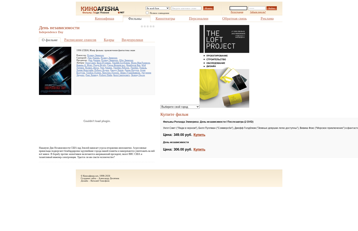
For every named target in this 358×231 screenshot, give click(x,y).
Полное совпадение (159, 13)
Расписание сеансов (80, 40)
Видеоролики (132, 40)
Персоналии (198, 18)
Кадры (109, 40)
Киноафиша (104, 18)
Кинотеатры (165, 18)
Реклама (267, 18)
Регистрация (237, 12)
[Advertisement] (18, 87)
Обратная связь (234, 18)
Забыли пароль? (258, 12)
